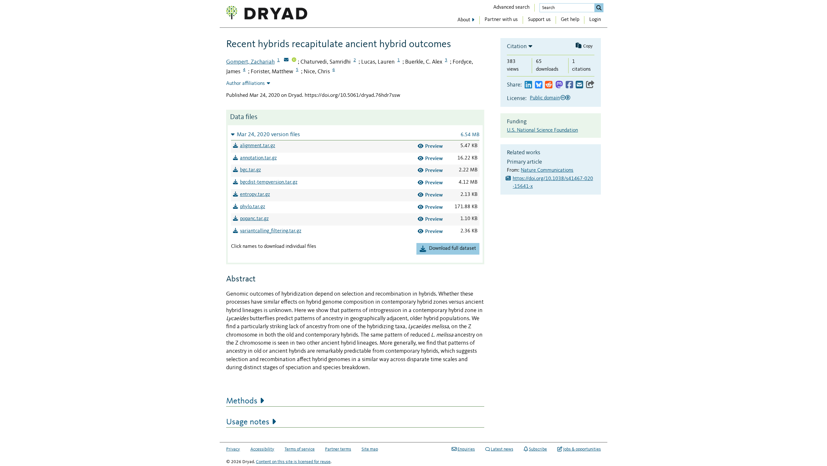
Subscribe (538, 449)
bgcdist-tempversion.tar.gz (269, 182)
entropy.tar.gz (255, 194)
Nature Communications (547, 170)
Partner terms (338, 449)
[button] (355, 134)
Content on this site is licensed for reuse (293, 462)
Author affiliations (245, 83)
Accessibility (262, 449)
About (463, 20)
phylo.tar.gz (252, 206)
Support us (539, 19)
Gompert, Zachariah (250, 62)
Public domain (545, 98)
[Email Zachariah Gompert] (286, 60)
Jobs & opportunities (582, 449)
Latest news (502, 449)
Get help (570, 19)
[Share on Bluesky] (538, 85)
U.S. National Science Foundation (542, 130)
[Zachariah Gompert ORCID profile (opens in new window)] (294, 60)
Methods (241, 401)
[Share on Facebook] (569, 85)
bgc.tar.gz (250, 170)
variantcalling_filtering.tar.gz (270, 231)
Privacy (233, 449)
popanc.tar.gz (254, 218)
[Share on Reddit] (548, 85)
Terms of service (300, 449)
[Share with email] (579, 85)
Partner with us (501, 19)
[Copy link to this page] (590, 85)
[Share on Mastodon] (559, 85)
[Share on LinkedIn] (528, 85)
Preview (434, 146)
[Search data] (598, 7)
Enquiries (466, 449)
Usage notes (247, 422)
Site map (369, 449)
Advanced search (511, 7)
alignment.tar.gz (257, 145)
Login (595, 19)
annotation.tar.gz (258, 158)
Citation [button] (517, 46)
